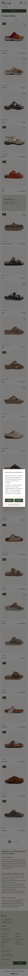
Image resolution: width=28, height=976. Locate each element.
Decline (9, 500)
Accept (19, 500)
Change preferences (14, 504)
